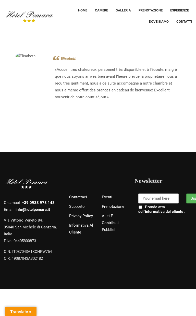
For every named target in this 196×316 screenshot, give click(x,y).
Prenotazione (113, 206)
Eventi (107, 197)
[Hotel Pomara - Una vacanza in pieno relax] (29, 16)
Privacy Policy (81, 216)
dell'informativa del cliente (161, 211)
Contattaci (78, 197)
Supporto (77, 206)
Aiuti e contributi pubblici (110, 223)
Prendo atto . (161, 209)
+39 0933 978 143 (38, 202)
